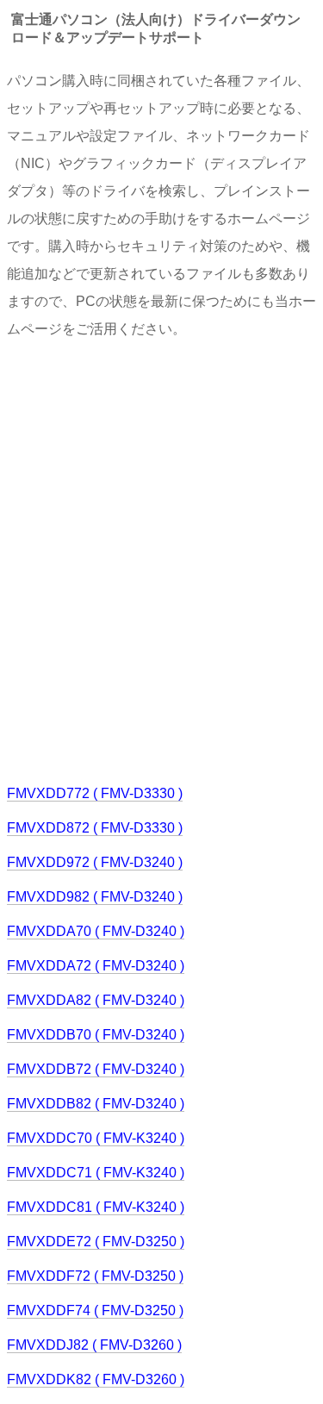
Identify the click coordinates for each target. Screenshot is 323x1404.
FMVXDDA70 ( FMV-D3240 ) (95, 931)
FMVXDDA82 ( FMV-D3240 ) (95, 1000)
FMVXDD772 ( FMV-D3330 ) (95, 793)
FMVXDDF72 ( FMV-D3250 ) (95, 1276)
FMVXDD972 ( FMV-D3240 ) (95, 862)
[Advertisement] (161, 559)
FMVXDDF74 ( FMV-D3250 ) (95, 1310)
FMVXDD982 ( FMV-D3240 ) (95, 896)
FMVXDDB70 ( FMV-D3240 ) (95, 1034)
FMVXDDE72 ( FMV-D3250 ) (95, 1241)
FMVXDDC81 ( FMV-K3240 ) (95, 1207)
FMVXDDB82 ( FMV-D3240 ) (95, 1103)
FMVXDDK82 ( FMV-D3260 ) (95, 1379)
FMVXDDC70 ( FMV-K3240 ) (95, 1138)
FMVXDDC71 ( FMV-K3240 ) (95, 1172)
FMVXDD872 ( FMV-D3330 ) (95, 828)
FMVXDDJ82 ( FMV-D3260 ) (94, 1345)
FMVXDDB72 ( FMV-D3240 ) (95, 1069)
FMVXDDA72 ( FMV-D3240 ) (95, 965)
